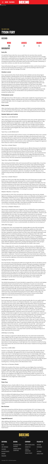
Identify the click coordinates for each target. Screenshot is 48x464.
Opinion (3, 454)
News (6, 2)
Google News (40, 454)
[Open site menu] (3, 2)
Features (11, 2)
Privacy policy (28, 453)
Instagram (39, 447)
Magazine (4, 456)
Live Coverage (5, 447)
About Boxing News (30, 445)
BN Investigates (5, 451)
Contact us (27, 447)
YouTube (39, 445)
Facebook (39, 451)
